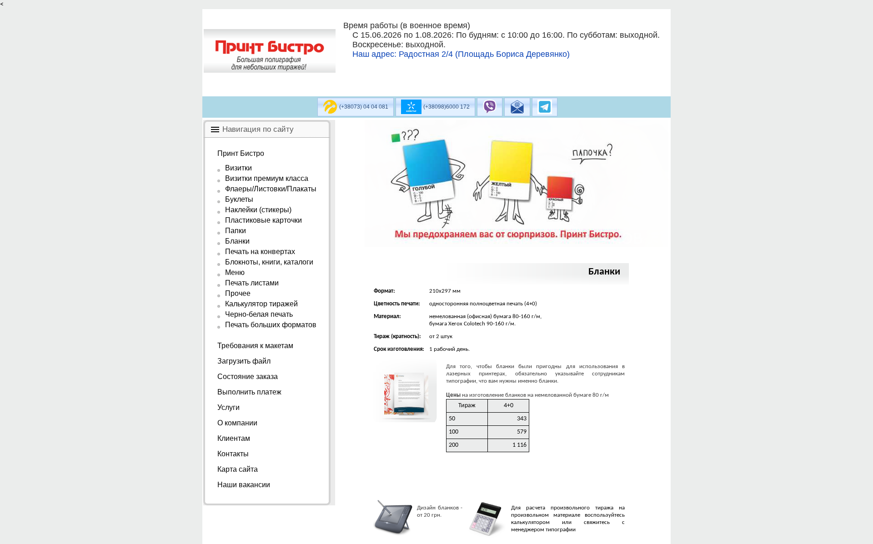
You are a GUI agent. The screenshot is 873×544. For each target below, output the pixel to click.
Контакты (233, 454)
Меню (235, 272)
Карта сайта (237, 469)
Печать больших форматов (270, 325)
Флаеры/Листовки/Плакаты (270, 189)
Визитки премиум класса (266, 178)
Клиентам (233, 438)
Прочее (238, 293)
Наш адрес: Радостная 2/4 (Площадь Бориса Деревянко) (461, 54)
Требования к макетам (255, 345)
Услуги (228, 407)
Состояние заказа (247, 376)
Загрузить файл (244, 361)
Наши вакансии (243, 485)
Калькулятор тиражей (261, 304)
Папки (235, 231)
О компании (237, 423)
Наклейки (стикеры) (258, 210)
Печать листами (252, 283)
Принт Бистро (240, 153)
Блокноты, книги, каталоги (269, 262)
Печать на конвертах (260, 251)
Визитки (238, 168)
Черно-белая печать (259, 314)
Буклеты (239, 199)
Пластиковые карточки (263, 220)
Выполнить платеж (249, 392)
